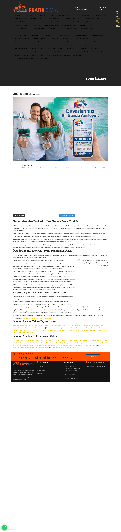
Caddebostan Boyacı (95, 343)
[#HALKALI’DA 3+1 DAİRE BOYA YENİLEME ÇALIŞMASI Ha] (72, 205)
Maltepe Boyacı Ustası (36, 345)
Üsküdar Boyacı (23, 345)
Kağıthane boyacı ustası (31, 330)
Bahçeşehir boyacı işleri (82, 325)
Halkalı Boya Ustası (68, 325)
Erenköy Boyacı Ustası (100, 340)
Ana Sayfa (79, 80)
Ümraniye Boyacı (44, 347)
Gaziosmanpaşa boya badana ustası (50, 330)
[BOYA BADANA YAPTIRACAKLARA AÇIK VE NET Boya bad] (72, 192)
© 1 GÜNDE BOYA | (19, 455)
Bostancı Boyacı (62, 340)
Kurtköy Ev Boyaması (19, 343)
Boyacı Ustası (29, 455)
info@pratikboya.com (71, 378)
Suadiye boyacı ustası (56, 347)
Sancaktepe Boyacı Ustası (30, 347)
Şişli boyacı (27, 328)
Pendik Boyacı (39, 340)
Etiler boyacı (78, 330)
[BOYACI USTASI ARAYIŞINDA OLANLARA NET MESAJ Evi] (96, 192)
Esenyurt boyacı (51, 328)
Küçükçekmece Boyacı (97, 325)
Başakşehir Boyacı (18, 328)
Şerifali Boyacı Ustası (81, 343)
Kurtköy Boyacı (30, 340)
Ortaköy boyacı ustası (63, 328)
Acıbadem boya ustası (81, 345)
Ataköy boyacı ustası (38, 328)
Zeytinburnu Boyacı (97, 328)
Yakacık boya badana (66, 345)
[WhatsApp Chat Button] (4, 527)
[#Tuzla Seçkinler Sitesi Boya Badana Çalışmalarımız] (96, 205)
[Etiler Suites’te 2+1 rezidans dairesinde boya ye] (24, 205)
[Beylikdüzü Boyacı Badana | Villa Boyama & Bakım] (48, 205)
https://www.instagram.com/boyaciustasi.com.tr (36, 318)
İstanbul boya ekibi (19, 325)
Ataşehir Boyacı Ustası (67, 343)
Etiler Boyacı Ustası (28, 332)
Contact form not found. (95, 366)
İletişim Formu (96, 362)
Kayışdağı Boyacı (87, 340)
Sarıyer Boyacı (85, 328)
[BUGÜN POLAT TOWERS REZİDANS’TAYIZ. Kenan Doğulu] (24, 178)
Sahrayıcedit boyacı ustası (51, 345)
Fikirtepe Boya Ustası (52, 343)
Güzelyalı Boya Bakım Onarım (36, 343)
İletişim (93, 357)
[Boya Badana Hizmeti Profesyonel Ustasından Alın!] (48, 178)
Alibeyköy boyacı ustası (90, 330)
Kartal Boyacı (93, 345)
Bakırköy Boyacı (18, 330)
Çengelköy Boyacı (50, 340)
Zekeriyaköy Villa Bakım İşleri (52, 325)
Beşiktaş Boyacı (76, 328)
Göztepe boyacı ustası (71, 347)
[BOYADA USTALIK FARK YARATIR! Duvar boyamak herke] (48, 192)
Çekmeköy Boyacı (18, 340)
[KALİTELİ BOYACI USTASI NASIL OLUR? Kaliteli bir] (24, 192)
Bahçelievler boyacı (68, 330)
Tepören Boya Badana (74, 340)
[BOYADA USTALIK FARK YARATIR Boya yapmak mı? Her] (96, 178)
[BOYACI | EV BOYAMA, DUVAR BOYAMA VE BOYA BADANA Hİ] (72, 178)
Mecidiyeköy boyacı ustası (33, 325)
